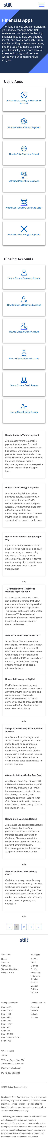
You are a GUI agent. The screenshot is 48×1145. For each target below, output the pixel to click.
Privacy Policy (7, 972)
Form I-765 (6, 1041)
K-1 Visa (34, 982)
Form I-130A (6, 1010)
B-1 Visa (34, 959)
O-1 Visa (34, 989)
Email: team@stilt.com (11, 1068)
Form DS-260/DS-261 (10, 1037)
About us (5, 962)
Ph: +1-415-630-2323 (10, 1073)
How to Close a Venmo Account (24, 358)
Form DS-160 (7, 1034)
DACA (33, 962)
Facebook (35, 1007)
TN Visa (34, 992)
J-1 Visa (34, 979)
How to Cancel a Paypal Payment (24, 234)
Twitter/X (34, 1010)
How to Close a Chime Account (24, 332)
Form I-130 (6, 1007)
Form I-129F (6, 1024)
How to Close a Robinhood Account (24, 305)
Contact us (6, 966)
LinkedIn (34, 1014)
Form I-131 (6, 1014)
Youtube (34, 1017)
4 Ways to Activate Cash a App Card (23, 775)
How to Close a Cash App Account (24, 278)
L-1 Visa (34, 986)
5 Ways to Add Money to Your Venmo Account (24, 102)
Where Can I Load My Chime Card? (23, 635)
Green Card (36, 972)
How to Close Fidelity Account (24, 412)
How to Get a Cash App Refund (24, 154)
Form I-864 (6, 1021)
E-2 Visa (34, 966)
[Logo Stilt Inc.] (8, 4)
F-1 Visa (34, 969)
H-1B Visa (35, 976)
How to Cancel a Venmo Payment (24, 127)
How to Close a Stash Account (24, 385)
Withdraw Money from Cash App (24, 181)
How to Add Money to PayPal (20, 679)
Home (4, 959)
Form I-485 (6, 1017)
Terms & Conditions (9, 969)
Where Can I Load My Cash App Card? (24, 208)
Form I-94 (5, 1031)
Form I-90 (5, 1027)
